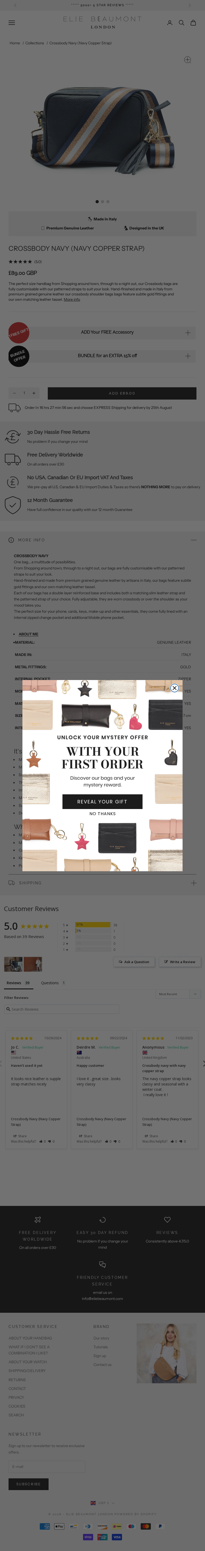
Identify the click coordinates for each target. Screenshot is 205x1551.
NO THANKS (102, 814)
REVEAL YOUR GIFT (102, 801)
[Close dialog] (175, 688)
